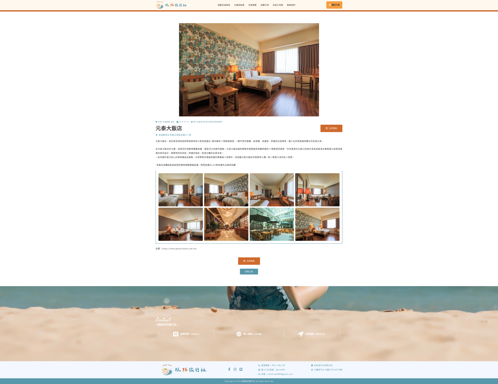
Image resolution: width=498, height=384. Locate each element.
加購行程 (265, 5)
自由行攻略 (278, 5)
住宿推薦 (252, 5)
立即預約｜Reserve (315, 334)
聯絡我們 (291, 5)
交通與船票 (239, 5)
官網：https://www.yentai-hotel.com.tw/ (176, 248)
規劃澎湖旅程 (224, 5)
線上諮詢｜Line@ (252, 334)
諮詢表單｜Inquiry (189, 334)
